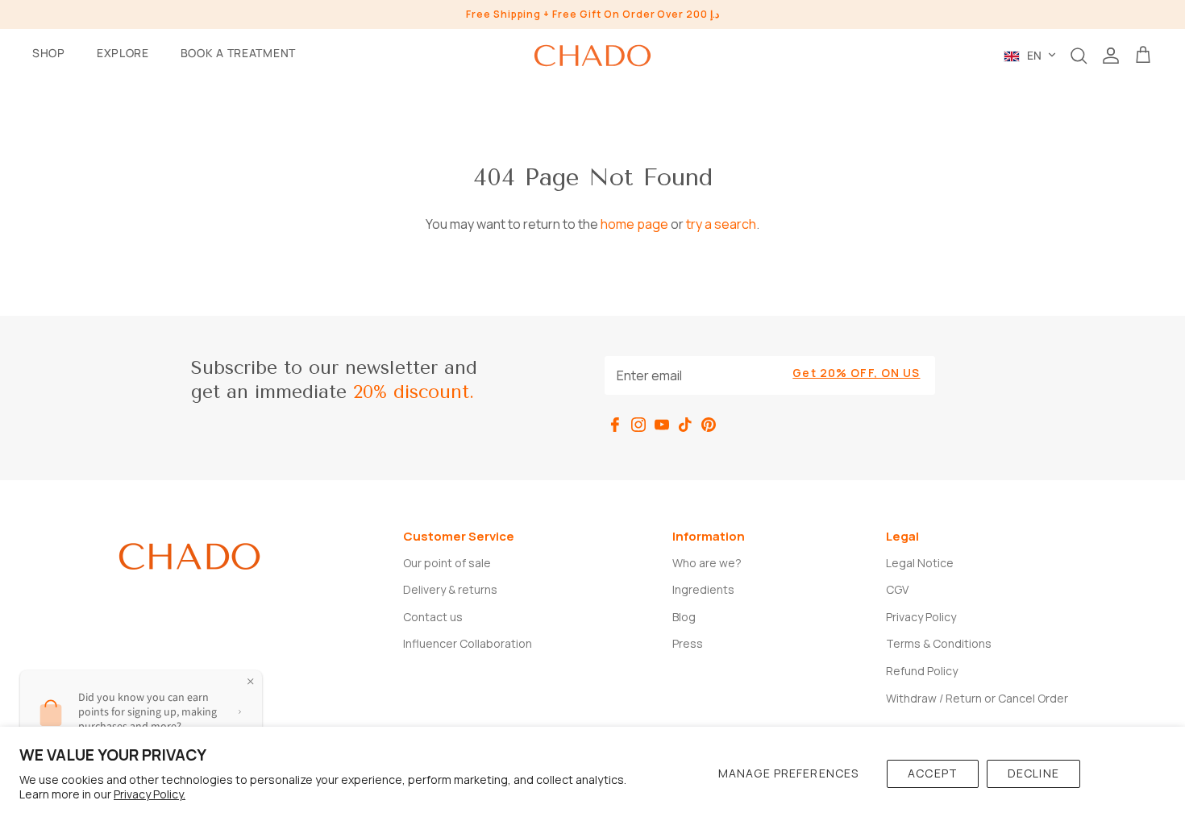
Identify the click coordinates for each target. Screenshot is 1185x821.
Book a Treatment (238, 52)
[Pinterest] (708, 424)
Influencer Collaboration (467, 643)
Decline (1033, 773)
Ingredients (703, 589)
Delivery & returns (450, 589)
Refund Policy (922, 670)
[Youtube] (662, 424)
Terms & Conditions (939, 643)
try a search (721, 224)
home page (634, 224)
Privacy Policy (921, 616)
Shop (48, 52)
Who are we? (707, 562)
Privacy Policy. (149, 794)
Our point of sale (447, 562)
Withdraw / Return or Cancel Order (977, 698)
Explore (123, 52)
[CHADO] (592, 55)
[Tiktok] (685, 424)
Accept (933, 773)
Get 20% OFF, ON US (856, 372)
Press (687, 643)
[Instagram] (638, 424)
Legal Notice (920, 562)
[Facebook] (615, 424)
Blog (684, 616)
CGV (897, 589)
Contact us (433, 616)
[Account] (1111, 55)
